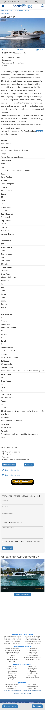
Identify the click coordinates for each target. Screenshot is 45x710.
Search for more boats (22, 594)
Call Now (38, 706)
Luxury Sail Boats (33, 656)
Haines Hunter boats (32, 677)
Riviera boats (12, 666)
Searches (20, 2)
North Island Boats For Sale (12, 638)
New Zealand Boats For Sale (12, 636)
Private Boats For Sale (33, 643)
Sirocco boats (32, 668)
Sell (9, 2)
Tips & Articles (32, 685)
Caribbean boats (33, 673)
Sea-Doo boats (32, 666)
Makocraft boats (12, 675)
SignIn (38, 2)
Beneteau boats (12, 668)
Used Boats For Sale (7, 11)
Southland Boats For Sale (33, 641)
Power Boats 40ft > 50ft (22, 11)
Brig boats (33, 672)
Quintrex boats (12, 672)
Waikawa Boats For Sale (32, 636)
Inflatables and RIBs (12, 654)
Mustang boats (12, 679)
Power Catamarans (33, 650)
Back (6, 50)
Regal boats (12, 677)
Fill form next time (22, 541)
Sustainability (11, 689)
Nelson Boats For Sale (33, 638)
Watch (22, 50)
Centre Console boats (12, 649)
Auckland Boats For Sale (12, 641)
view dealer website (12, 475)
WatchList (30, 2)
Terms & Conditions (32, 687)
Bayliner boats (32, 675)
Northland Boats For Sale (32, 640)
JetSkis (12, 657)
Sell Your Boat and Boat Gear (32, 691)
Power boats (33, 649)
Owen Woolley (5, 13)
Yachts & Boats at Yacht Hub (22, 694)
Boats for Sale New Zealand (12, 691)
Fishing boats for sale (12, 652)
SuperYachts (33, 652)
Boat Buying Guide (11, 687)
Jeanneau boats (12, 673)
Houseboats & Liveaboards (32, 657)
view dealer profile (11, 470)
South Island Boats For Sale (12, 640)
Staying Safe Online (11, 685)
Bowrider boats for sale (12, 650)
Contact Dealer (10, 706)
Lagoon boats (32, 670)
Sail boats (12, 661)
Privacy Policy (32, 689)
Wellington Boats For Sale (12, 643)
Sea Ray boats (12, 670)
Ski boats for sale (12, 659)
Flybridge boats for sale (32, 659)
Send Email (8, 548)
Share (41, 50)
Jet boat (12, 656)
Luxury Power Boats (33, 654)
